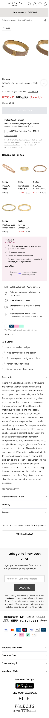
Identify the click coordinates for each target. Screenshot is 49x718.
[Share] (45, 20)
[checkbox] (24, 131)
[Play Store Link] (24, 686)
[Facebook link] (28, 698)
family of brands (12, 601)
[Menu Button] (3, 3)
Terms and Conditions (12, 145)
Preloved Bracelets (25, 20)
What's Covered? (10, 136)
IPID (36, 142)
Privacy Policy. (37, 607)
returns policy (37, 316)
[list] (24, 49)
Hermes (6, 79)
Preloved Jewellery (9, 20)
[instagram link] (21, 698)
